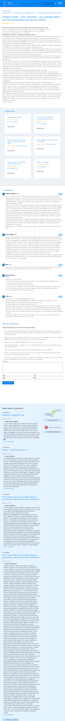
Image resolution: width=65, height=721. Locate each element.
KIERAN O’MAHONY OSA (13, 415)
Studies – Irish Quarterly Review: (15, 450)
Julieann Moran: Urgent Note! (14, 117)
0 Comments (13, 122)
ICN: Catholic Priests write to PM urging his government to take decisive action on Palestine (20, 498)
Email (35, 375)
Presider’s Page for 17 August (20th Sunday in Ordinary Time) (16, 163)
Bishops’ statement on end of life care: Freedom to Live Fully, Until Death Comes (16, 141)
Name (4, 375)
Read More (11, 126)
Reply (60, 194)
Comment (5, 361)
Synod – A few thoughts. (43, 162)
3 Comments (42, 123)
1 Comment (42, 167)
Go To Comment (9, 441)
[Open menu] (61, 3)
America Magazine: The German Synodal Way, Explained (47, 140)
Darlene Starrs (10, 275)
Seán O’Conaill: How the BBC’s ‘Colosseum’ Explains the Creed (45, 118)
